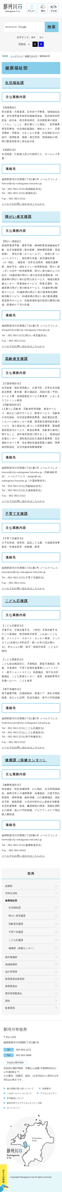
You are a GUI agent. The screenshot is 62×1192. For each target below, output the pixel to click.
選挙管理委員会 (13, 993)
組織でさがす (31, 56)
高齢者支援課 (16, 359)
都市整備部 (11, 957)
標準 (33, 37)
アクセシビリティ (48, 1093)
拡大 (41, 37)
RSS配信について (15, 1098)
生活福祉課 (14, 83)
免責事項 (46, 1088)
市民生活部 (11, 893)
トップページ (16, 56)
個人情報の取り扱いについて (20, 1088)
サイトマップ (13, 1108)
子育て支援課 (16, 514)
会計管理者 (11, 971)
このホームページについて (19, 1093)
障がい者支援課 (18, 216)
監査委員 (10, 1008)
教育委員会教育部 (14, 979)
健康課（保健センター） (26, 760)
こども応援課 (16, 601)
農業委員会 (11, 986)
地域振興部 (11, 964)
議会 (7, 1000)
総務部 (8, 886)
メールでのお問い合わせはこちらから (23, 204)
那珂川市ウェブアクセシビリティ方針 (24, 1103)
